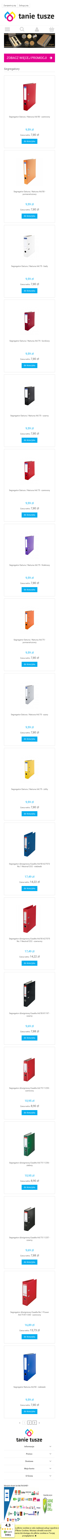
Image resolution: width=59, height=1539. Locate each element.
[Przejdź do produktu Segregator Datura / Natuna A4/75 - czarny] (29, 396)
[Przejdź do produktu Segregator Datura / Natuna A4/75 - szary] (29, 695)
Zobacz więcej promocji (27, 58)
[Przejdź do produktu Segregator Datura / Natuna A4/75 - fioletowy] (29, 545)
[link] (29, 40)
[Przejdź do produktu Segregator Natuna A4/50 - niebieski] (29, 1367)
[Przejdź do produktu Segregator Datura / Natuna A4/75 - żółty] (29, 769)
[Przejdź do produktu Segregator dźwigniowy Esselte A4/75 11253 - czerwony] (29, 1068)
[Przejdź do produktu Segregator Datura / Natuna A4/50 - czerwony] (29, 97)
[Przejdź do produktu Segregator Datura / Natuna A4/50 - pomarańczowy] (29, 172)
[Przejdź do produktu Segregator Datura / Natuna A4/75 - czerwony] (29, 470)
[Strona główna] (29, 16)
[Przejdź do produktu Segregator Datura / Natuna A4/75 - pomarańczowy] (29, 620)
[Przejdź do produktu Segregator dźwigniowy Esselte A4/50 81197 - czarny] (29, 994)
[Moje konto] (37, 29)
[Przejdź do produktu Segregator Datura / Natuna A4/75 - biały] (29, 246)
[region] (29, 40)
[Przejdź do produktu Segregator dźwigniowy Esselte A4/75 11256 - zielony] (29, 1143)
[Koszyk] (51, 29)
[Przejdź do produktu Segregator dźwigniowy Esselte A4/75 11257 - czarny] (29, 1218)
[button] (7, 29)
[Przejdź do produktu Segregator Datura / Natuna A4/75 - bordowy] (29, 321)
